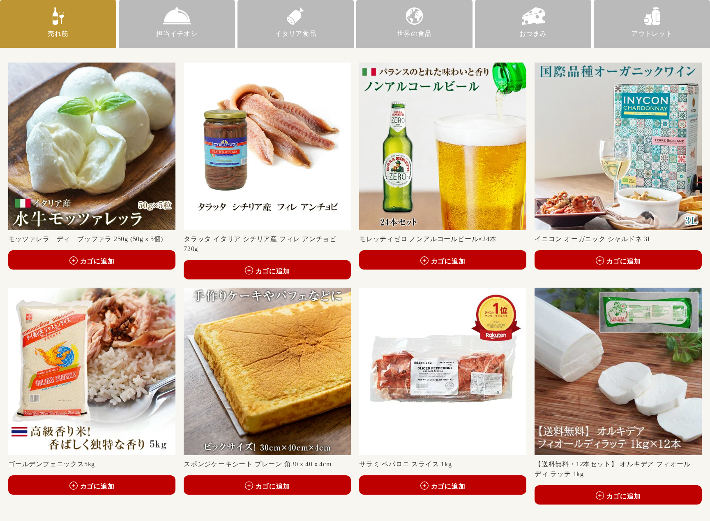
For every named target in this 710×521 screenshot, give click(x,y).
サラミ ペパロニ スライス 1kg (405, 464)
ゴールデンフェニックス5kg (51, 464)
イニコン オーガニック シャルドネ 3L (593, 238)
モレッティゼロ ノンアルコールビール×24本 (428, 238)
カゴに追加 (97, 261)
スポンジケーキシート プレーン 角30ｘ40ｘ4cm (258, 464)
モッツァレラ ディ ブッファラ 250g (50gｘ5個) (85, 238)
